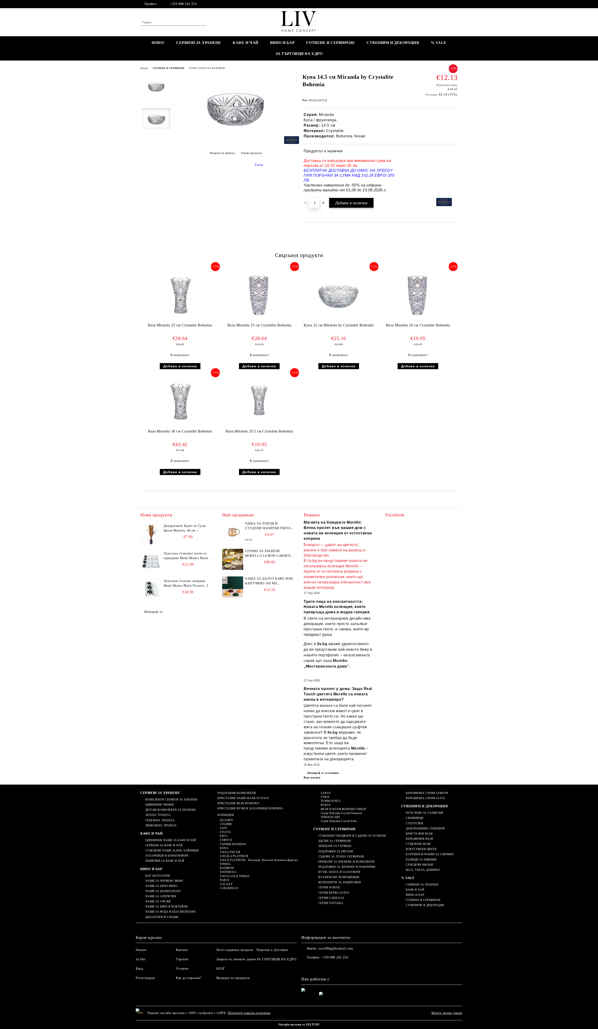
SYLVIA (225, 832)
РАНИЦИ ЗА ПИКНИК (421, 859)
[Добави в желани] (454, 171)
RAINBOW (227, 868)
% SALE (438, 43)
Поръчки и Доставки (272, 950)
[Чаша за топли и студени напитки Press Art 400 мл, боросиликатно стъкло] (232, 531)
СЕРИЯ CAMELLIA (331, 898)
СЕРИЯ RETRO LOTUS (333, 892)
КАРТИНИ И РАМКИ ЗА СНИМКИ (429, 854)
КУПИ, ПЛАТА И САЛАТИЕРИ (207, 68)
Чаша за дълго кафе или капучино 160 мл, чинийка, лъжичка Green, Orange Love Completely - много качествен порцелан (269, 581)
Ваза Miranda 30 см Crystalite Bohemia (180, 431)
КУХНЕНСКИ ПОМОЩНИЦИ (338, 877)
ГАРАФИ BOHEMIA (233, 844)
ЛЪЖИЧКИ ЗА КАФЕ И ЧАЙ (164, 860)
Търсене (182, 959)
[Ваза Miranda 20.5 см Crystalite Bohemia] (259, 398)
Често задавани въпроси (234, 950)
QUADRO (226, 820)
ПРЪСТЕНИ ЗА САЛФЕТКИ (424, 813)
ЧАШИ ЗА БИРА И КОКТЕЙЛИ (166, 906)
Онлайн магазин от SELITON (299, 1024)
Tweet (259, 165)
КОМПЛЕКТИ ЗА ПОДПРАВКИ (339, 882)
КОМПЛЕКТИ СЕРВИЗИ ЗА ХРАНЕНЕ (171, 799)
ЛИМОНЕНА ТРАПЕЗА (161, 825)
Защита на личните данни (236, 959)
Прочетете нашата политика (249, 1013)
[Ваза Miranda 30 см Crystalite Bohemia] (180, 401)
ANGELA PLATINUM (234, 856)
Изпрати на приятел (222, 153)
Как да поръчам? (188, 978)
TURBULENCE (330, 801)
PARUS (224, 880)
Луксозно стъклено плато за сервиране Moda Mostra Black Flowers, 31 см (186, 556)
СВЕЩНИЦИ (414, 818)
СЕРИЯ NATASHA (330, 903)
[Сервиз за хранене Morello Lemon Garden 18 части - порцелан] (232, 559)
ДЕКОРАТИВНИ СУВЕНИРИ (425, 828)
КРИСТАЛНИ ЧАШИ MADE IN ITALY (243, 798)
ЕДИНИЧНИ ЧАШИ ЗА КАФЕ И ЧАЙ (170, 840)
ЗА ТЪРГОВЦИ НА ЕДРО (299, 54)
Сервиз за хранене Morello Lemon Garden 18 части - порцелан (268, 553)
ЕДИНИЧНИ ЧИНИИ (159, 804)
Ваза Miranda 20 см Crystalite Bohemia (418, 325)
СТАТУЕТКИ (414, 823)
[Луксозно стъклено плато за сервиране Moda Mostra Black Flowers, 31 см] (150, 561)
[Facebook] (455, 4)
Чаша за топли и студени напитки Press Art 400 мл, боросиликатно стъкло (268, 526)
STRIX (325, 797)
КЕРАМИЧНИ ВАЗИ (419, 838)
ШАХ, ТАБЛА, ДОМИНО (423, 870)
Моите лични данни (446, 1013)
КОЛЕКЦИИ (225, 815)
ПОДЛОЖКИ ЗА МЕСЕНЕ (335, 851)
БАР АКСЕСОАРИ (157, 875)
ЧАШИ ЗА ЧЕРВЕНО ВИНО (164, 881)
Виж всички (312, 777)
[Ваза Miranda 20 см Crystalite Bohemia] (418, 294)
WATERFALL (228, 872)
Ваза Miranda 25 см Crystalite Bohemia (180, 325)
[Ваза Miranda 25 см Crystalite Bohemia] (180, 295)
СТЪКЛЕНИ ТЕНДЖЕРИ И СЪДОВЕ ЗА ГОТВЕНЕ (352, 835)
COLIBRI (226, 824)
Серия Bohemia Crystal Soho (339, 821)
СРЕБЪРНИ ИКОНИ (419, 864)
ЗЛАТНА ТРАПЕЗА (158, 815)
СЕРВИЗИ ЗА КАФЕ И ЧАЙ (163, 845)
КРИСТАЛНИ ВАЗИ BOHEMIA (238, 803)
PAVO (224, 836)
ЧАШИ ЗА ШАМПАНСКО (163, 891)
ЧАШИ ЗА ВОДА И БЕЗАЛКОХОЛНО (170, 911)
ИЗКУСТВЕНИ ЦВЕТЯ (421, 849)
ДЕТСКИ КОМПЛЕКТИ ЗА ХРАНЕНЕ (170, 809)
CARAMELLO (229, 888)
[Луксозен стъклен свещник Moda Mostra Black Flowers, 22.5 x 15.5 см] (150, 589)
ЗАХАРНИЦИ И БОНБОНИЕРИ (167, 855)
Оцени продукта (251, 153)
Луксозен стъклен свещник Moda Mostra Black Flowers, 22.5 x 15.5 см (188, 583)
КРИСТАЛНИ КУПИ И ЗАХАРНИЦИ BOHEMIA (250, 808)
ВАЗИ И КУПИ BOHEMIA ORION (344, 809)
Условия (182, 968)
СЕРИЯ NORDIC (329, 887)
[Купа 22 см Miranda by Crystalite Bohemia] (339, 294)
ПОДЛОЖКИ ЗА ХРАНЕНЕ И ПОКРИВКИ (346, 866)
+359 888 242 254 (183, 4)
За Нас (141, 959)
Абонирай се (153, 612)
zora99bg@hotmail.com (336, 948)
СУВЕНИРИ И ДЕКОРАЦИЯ (393, 43)
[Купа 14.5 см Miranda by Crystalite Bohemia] (236, 141)
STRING (225, 864)
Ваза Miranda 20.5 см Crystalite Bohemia (259, 431)
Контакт (182, 950)
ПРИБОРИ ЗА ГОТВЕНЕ (335, 846)
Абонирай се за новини (322, 773)
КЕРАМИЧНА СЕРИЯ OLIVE (425, 798)
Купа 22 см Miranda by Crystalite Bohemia (339, 325)
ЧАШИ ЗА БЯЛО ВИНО (161, 886)
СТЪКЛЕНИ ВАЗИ (418, 844)
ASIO (223, 828)
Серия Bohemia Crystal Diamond (341, 813)
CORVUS (226, 840)
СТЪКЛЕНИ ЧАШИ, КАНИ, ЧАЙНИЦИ (172, 850)
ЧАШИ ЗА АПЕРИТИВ (160, 896)
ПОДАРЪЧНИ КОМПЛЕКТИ (236, 793)
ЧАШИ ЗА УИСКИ (158, 901)
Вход (139, 968)
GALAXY (226, 884)
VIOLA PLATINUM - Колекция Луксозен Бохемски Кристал (259, 860)
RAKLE (326, 805)
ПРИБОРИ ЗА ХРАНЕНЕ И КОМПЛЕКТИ (346, 861)
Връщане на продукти (233, 978)
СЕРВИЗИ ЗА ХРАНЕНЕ (198, 43)
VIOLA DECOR (230, 852)
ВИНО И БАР (282, 43)
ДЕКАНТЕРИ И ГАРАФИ (161, 917)
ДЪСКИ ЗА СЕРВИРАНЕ (334, 841)
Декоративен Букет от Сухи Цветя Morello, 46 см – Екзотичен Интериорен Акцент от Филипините (187, 528)
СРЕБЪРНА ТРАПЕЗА (160, 820)
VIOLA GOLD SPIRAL (235, 876)
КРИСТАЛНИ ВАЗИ (419, 833)
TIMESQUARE (330, 817)
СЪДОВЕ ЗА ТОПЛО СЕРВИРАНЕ (341, 856)
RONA (224, 848)
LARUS (326, 793)
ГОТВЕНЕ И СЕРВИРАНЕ (330, 43)
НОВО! (158, 43)
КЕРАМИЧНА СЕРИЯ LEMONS (427, 793)
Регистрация (145, 978)
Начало (144, 68)
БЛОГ (220, 968)
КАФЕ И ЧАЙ (245, 43)
